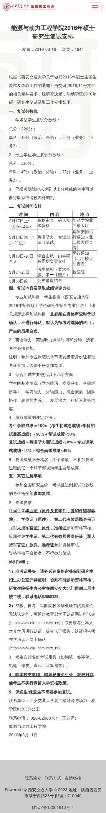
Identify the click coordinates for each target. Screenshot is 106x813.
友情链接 (73, 778)
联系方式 (53, 778)
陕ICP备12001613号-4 (53, 807)
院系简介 (33, 778)
